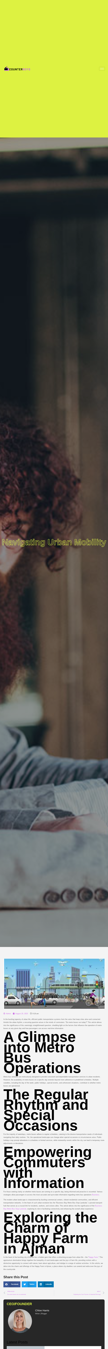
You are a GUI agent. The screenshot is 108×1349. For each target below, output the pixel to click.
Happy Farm (93, 1257)
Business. (96, 1195)
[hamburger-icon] (102, 69)
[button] (12, 1284)
